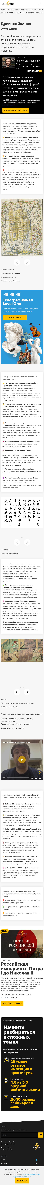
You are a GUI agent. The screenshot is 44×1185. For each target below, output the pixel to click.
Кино (37, 13)
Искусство (11, 13)
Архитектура (29, 13)
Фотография (20, 13)
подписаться (15, 317)
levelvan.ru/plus (8, 105)
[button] (21, 257)
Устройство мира (21, 9)
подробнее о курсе (12, 1003)
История (4, 9)
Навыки (40, 9)
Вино (41, 13)
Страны (11, 9)
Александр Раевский (28, 61)
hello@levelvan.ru (8, 1144)
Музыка (3, 13)
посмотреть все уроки (15, 110)
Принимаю (22, 1181)
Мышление (33, 9)
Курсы (3, 1159)
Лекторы (4, 1163)
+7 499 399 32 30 (7, 1150)
